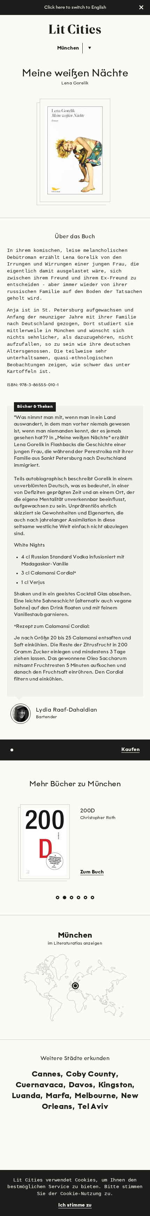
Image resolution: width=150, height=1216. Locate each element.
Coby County (91, 1074)
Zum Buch (92, 872)
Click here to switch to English (75, 7)
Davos (81, 1085)
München (68, 48)
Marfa (57, 1096)
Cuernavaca (39, 1085)
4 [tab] (78, 897)
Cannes (46, 1074)
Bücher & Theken (35, 407)
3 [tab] (71, 897)
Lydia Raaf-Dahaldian (66, 710)
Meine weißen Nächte (75, 73)
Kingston (115, 1085)
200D (87, 811)
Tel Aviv (93, 1107)
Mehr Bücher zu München (75, 784)
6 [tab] (92, 897)
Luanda (26, 1096)
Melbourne (95, 1096)
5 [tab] (85, 897)
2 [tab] (64, 897)
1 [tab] (57, 897)
